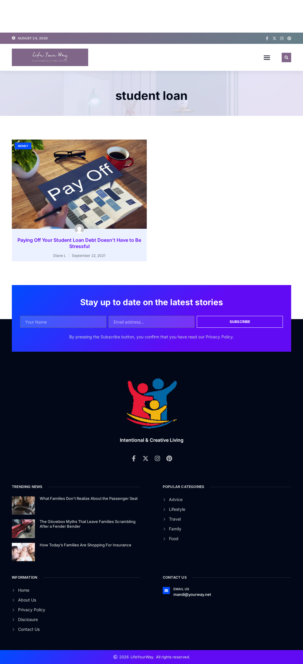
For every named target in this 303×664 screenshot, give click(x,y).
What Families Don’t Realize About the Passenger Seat (89, 498)
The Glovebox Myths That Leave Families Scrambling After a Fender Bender (88, 524)
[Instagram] (282, 38)
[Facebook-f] (267, 38)
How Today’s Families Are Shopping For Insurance (85, 545)
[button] (267, 57)
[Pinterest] (289, 38)
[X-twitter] (274, 38)
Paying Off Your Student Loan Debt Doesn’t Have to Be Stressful (79, 243)
